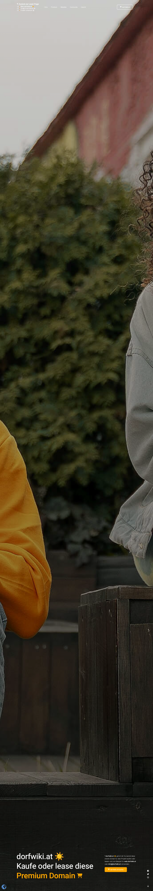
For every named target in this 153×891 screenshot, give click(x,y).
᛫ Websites (62, 7)
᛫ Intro (45, 7)
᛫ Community (73, 7)
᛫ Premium (53, 7)
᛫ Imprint (83, 7)
